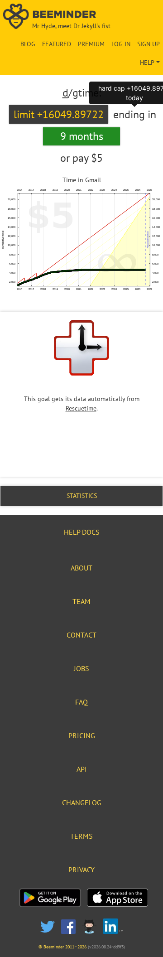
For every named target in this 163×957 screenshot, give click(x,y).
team (81, 601)
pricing (81, 735)
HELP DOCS (82, 531)
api (82, 768)
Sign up (148, 44)
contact (81, 634)
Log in (120, 44)
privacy (81, 869)
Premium (91, 44)
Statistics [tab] (82, 496)
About (81, 567)
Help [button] (147, 62)
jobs (81, 668)
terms (81, 836)
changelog (81, 802)
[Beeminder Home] (81, 17)
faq (81, 701)
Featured (56, 44)
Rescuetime (81, 408)
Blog (27, 44)
